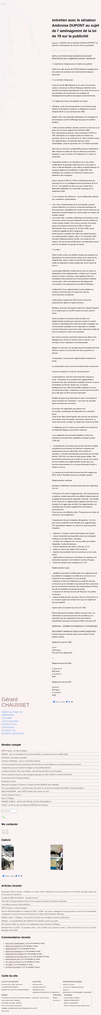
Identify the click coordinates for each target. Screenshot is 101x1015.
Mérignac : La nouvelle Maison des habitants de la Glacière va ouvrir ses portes (29, 921)
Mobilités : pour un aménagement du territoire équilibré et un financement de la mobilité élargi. (34, 754)
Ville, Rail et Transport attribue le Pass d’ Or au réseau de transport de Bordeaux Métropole (34, 901)
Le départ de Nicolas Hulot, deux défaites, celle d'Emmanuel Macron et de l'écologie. (31, 771)
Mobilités (4, 995)
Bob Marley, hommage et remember (14, 758)
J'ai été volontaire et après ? (11, 795)
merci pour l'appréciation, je (16, 943)
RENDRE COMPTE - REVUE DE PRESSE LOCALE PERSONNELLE (26, 802)
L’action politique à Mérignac (72, 997)
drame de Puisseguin (13, 951)
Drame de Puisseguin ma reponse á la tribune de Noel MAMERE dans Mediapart (30, 785)
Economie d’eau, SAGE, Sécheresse (12, 984)
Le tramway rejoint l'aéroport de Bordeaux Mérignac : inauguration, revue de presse (25, 997)
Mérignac (55, 997)
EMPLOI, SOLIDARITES (71, 1003)
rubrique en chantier (68, 984)
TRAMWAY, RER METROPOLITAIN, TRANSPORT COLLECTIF (19, 1008)
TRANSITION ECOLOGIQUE (72, 982)
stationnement (11, 949)
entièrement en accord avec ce (17, 957)
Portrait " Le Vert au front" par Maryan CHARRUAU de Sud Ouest (24, 805)
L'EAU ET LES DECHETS (10, 982)
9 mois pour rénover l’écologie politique (15, 778)
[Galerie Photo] (7, 856)
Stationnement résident (14, 954)
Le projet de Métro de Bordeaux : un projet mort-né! (19, 898)
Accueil (55, 43)
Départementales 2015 (39, 987)
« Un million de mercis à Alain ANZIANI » (16, 905)
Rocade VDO (5, 1011)
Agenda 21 (66, 989)
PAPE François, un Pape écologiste (14, 751)
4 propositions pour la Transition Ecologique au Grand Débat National (26, 768)
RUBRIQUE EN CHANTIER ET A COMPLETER (46, 992)
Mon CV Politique (7, 798)
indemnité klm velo (12, 959)
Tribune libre (57, 995)
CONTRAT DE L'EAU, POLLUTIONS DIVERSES (15, 989)
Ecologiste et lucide (8, 781)
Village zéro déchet (12, 946)
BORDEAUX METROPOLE (71, 1000)
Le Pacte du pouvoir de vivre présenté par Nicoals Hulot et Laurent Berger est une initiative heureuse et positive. (41, 764)
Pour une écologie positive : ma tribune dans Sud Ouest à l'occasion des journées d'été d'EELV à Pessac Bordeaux (42, 788)
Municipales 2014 (38, 984)
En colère (9, 965)
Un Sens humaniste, (13, 967)
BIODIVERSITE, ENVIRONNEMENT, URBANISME (77, 992)
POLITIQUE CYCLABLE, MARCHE (11, 1003)
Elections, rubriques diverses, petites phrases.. (77, 1005)
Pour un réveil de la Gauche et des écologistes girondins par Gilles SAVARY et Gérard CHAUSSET (36, 774)
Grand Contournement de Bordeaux (11, 1005)
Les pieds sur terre (12, 962)
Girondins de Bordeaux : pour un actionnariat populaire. (21, 761)
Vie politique (68, 995)
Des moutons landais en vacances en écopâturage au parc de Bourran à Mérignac (30, 924)
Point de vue (56, 1000)
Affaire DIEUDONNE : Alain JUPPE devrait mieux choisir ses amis (25, 791)
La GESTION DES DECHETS (9, 987)
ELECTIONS (37, 982)
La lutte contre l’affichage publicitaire (73, 987)
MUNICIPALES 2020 (38, 989)
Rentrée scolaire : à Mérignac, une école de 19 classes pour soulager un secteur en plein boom (35, 917)
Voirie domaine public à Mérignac (10, 1000)
